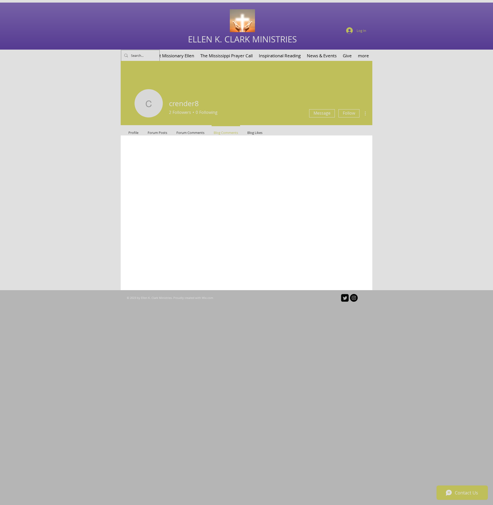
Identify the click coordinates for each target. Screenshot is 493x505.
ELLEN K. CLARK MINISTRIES (242, 39)
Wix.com (207, 298)
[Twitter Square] (345, 298)
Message (322, 113)
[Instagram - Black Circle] (354, 298)
